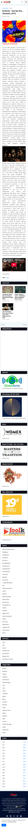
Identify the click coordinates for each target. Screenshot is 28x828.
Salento (4, 713)
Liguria (4, 690)
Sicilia (3, 718)
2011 (14, 745)
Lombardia (5, 693)
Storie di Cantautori (7, 616)
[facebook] (7, 816)
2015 (14, 756)
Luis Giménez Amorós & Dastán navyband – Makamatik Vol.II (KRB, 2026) (7, 297)
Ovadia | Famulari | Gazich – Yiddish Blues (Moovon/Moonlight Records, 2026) (20, 297)
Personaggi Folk (6, 605)
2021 (14, 772)
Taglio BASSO (5, 624)
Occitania (4, 702)
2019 (14, 767)
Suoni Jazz (5, 621)
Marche (4, 696)
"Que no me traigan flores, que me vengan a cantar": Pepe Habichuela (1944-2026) (7, 314)
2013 (14, 750)
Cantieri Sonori (5, 566)
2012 (14, 747)
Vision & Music (5, 630)
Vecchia (24, 324)
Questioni (4, 610)
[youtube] (21, 816)
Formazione (5, 580)
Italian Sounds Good (7, 588)
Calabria (4, 674)
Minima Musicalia (6, 596)
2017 (14, 761)
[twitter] (17, 816)
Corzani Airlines (6, 571)
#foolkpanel (5, 552)
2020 (14, 770)
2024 (14, 781)
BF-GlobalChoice (6, 563)
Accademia (5, 557)
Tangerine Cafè (6, 627)
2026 (14, 786)
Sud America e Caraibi (7, 659)
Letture (4, 591)
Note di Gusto (5, 602)
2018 (14, 764)
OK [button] (4, 825)
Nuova (3, 324)
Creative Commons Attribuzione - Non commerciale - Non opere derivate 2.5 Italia (14, 810)
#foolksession (5, 555)
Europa (10, 8)
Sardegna (4, 716)
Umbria (4, 727)
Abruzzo (4, 668)
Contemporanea (6, 568)
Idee (3, 585)
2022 (14, 775)
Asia (3, 645)
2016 (14, 758)
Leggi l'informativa (11, 821)
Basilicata (4, 671)
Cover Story (5, 574)
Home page (5, 8)
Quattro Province (6, 710)
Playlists (4, 607)
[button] (2, 2)
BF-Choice (4, 560)
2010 (14, 742)
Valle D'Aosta (5, 729)
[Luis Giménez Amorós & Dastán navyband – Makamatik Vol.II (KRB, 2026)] (7, 289)
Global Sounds (5, 650)
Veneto (4, 732)
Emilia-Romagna (6, 682)
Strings (4, 619)
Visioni (4, 632)
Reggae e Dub (5, 613)
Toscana (4, 721)
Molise (3, 699)
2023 (14, 778)
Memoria (4, 594)
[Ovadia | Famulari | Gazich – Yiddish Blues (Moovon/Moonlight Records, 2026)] (20, 289)
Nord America (5, 653)
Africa (3, 642)
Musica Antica (5, 599)
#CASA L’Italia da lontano (8, 549)
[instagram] (14, 816)
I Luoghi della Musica (7, 582)
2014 (14, 753)
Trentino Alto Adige (6, 724)
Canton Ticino (5, 679)
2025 (14, 783)
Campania (4, 677)
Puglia (3, 707)
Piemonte (4, 704)
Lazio (3, 688)
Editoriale (4, 577)
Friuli (3, 685)
